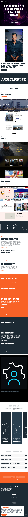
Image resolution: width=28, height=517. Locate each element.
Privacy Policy (26, 514)
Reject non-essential (11, 514)
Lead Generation (14, 503)
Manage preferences (19, 514)
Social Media (14, 502)
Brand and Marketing (14, 497)
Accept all (4, 514)
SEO (14, 498)
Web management (14, 496)
